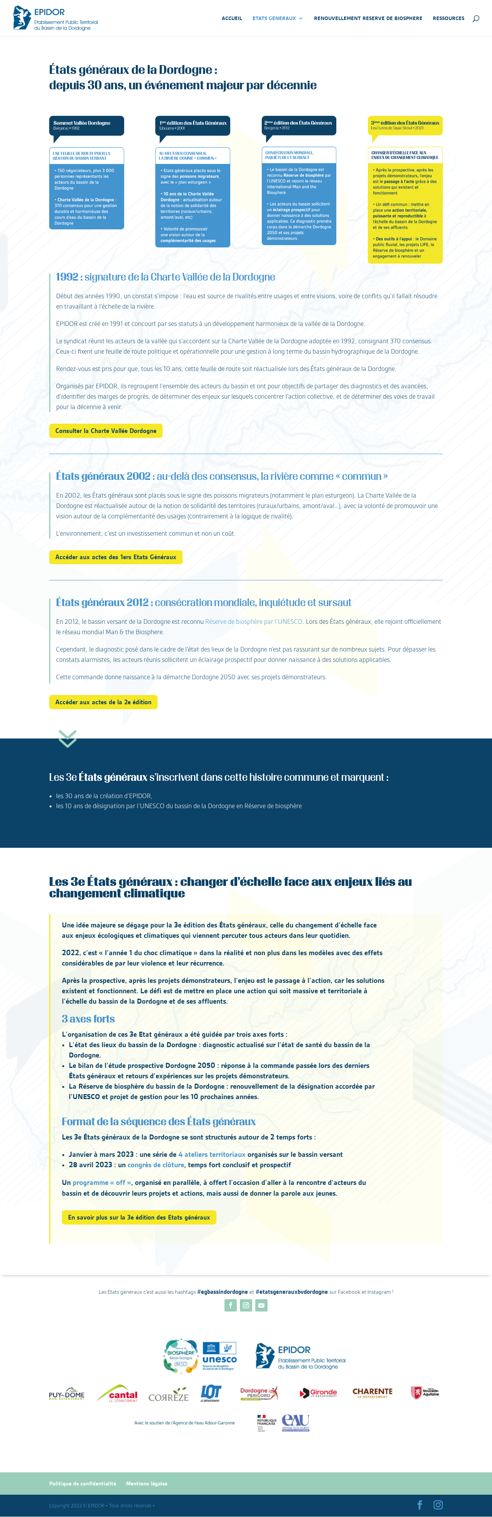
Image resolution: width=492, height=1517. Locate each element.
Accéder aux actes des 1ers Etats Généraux (115, 557)
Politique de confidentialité (82, 1483)
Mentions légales (147, 1483)
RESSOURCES (448, 18)
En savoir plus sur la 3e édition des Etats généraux (139, 1217)
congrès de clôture (156, 1164)
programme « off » (102, 1182)
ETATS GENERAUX (274, 18)
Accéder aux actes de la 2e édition (103, 702)
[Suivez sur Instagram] (246, 1305)
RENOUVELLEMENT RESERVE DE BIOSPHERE (368, 18)
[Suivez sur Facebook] (230, 1305)
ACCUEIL (232, 18)
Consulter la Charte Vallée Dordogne (105, 430)
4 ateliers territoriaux (212, 1154)
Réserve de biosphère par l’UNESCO (254, 622)
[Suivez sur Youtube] (261, 1305)
